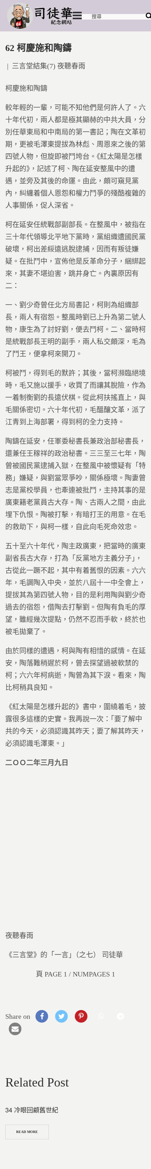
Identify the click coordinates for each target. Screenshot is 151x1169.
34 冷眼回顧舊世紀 (31, 1109)
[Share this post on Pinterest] (81, 1016)
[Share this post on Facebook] (41, 1016)
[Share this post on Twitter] (61, 1016)
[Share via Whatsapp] (100, 1016)
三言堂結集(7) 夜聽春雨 (48, 66)
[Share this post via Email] (15, 1029)
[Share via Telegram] (120, 1016)
